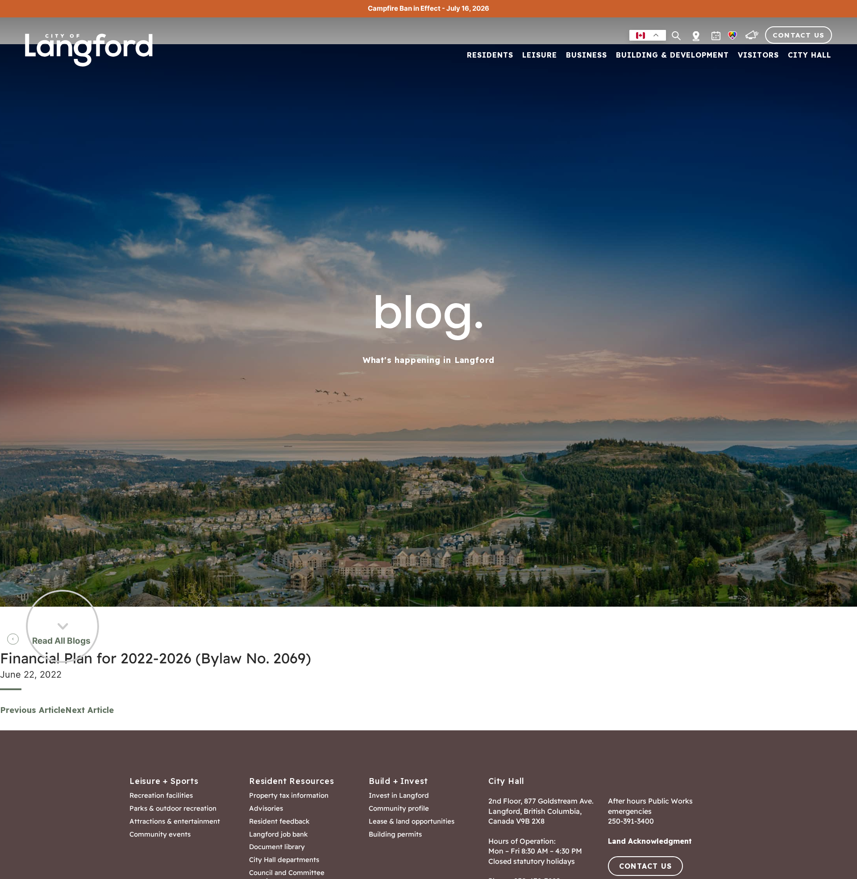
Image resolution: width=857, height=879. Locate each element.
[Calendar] (716, 37)
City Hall (809, 55)
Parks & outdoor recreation (172, 808)
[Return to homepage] (91, 50)
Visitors (758, 55)
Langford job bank (278, 834)
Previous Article (32, 710)
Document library (277, 847)
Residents (490, 55)
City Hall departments (284, 860)
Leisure (539, 55)
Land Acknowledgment (650, 841)
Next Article (89, 710)
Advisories (266, 808)
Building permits (395, 834)
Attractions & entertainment (174, 821)
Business (586, 55)
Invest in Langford (399, 796)
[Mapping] (696, 31)
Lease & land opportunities (411, 821)
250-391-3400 (631, 821)
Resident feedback (279, 821)
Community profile (399, 808)
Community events (160, 834)
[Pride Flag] (733, 37)
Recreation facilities (161, 796)
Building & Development (672, 55)
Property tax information (289, 796)
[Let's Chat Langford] (753, 37)
